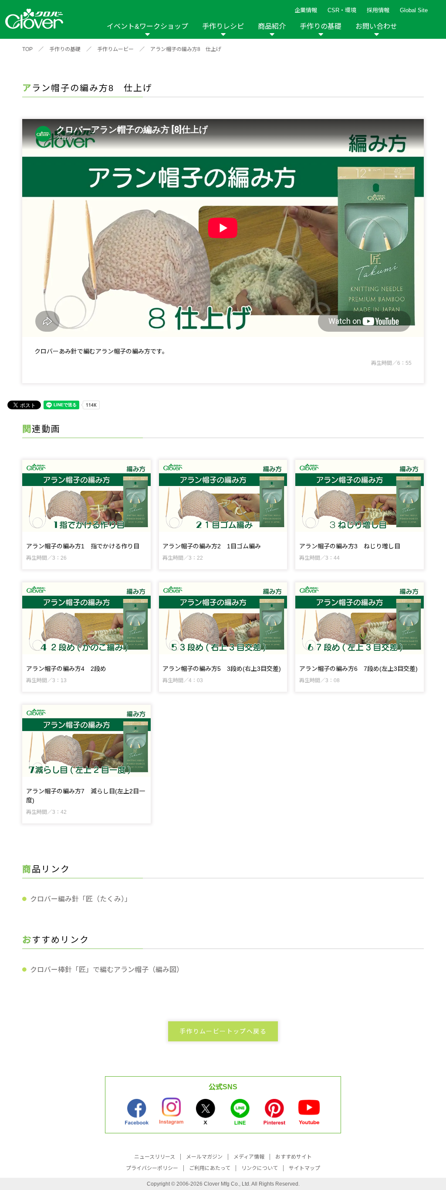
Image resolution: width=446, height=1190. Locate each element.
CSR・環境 (342, 10)
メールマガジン (204, 1157)
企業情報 (305, 10)
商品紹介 (272, 26)
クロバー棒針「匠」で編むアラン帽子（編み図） (106, 969)
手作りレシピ (223, 26)
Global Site (414, 10)
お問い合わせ (376, 26)
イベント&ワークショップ (147, 26)
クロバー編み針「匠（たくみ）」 (81, 899)
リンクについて (259, 1168)
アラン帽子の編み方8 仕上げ (185, 49)
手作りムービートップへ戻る (223, 1031)
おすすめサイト (293, 1157)
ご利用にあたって (209, 1168)
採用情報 (378, 10)
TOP (27, 49)
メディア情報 (248, 1157)
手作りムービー (115, 49)
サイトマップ (304, 1168)
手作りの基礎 (320, 26)
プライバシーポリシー (152, 1168)
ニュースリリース (154, 1157)
